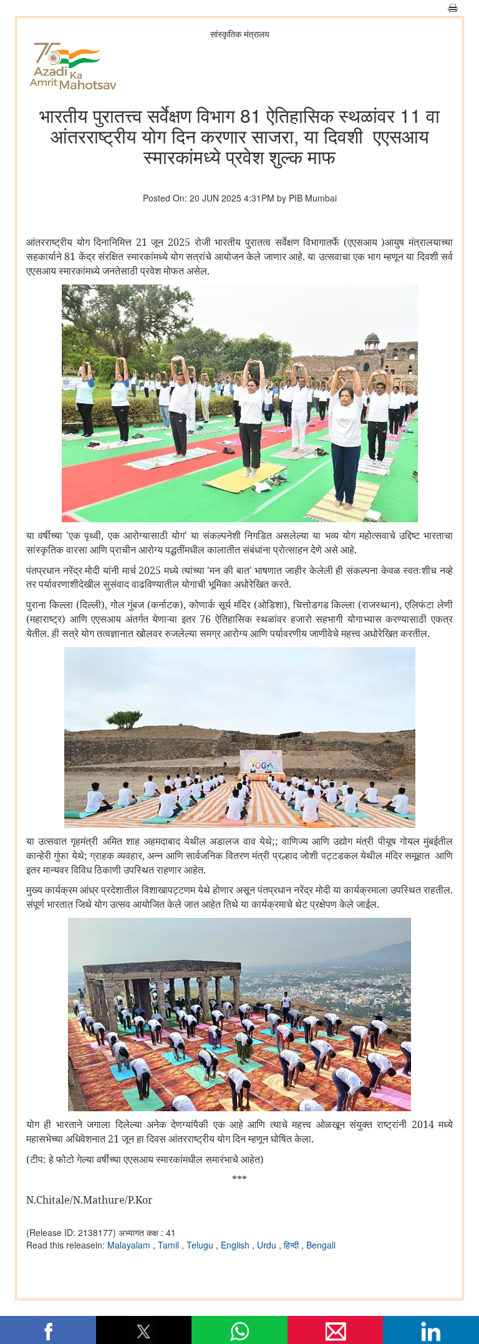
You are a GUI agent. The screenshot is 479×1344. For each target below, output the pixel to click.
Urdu (268, 1245)
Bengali (321, 1245)
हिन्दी (292, 1245)
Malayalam (130, 1245)
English (236, 1245)
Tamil (169, 1245)
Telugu (201, 1245)
